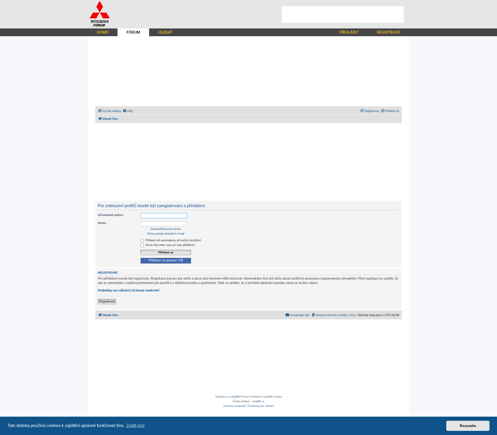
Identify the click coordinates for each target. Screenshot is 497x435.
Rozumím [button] (468, 426)
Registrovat (107, 301)
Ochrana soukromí (145, 290)
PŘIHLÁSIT (349, 32)
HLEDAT (165, 32)
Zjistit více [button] (135, 425)
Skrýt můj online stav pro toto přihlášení (170, 244)
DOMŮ (102, 32)
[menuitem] (128, 111)
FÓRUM (133, 32)
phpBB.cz (258, 401)
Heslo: (102, 222)
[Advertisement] (342, 14)
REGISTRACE (388, 32)
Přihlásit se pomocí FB (166, 260)
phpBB (235, 396)
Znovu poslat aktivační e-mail (165, 233)
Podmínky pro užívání (113, 290)
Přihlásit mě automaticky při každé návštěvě (173, 240)
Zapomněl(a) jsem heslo (165, 228)
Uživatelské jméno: (111, 214)
